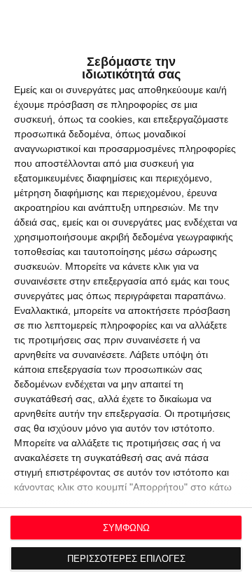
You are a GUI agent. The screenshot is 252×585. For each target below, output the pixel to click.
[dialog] (126, 292)
